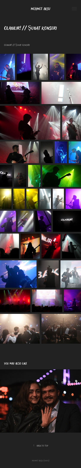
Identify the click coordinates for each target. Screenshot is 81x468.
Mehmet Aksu (40, 8)
